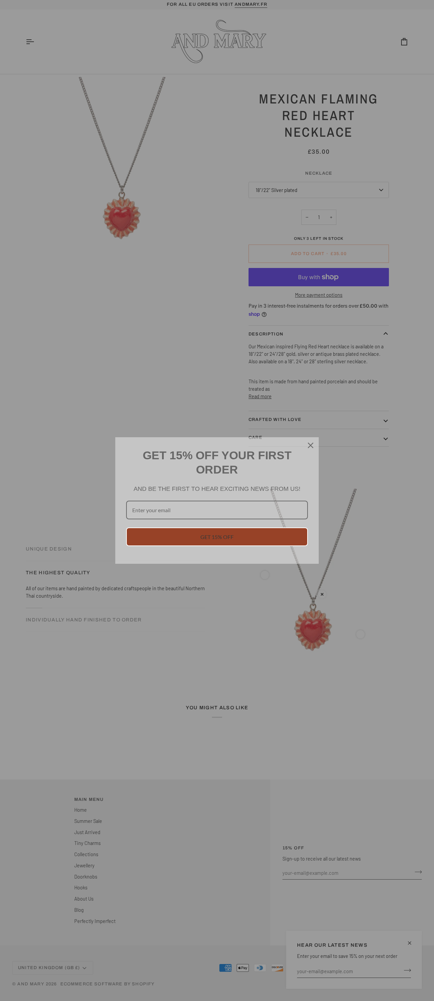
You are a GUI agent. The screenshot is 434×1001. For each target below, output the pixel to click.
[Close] (310, 445)
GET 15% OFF (217, 537)
